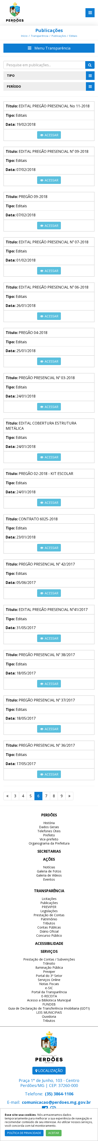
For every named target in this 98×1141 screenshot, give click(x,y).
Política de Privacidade (24, 1133)
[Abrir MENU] (90, 12)
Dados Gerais (49, 827)
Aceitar (53, 1133)
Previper (49, 971)
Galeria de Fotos (49, 871)
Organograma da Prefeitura (49, 843)
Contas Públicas (49, 927)
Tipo (11, 75)
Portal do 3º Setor (49, 975)
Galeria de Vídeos (49, 875)
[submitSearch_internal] (90, 65)
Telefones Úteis (49, 831)
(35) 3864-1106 (59, 1094)
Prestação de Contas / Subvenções (49, 959)
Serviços (49, 951)
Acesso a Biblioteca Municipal (49, 1000)
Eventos (49, 879)
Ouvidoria (49, 1016)
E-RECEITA (49, 996)
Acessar (51, 135)
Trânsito (49, 963)
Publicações (49, 30)
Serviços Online (49, 980)
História (49, 823)
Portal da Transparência (49, 992)
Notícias (49, 867)
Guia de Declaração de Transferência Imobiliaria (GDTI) (49, 1008)
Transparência (39, 35)
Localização (50, 1070)
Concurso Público (49, 935)
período (14, 86)
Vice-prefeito (49, 839)
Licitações (49, 898)
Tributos (49, 923)
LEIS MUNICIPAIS (49, 1012)
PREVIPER (49, 907)
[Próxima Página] (69, 796)
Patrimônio (49, 919)
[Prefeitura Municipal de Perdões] (14, 12)
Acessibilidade (49, 943)
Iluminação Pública (49, 967)
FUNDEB (49, 1004)
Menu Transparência (52, 48)
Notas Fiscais (49, 984)
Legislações (49, 911)
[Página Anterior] (7, 796)
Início (24, 35)
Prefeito (49, 835)
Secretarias (49, 851)
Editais (73, 35)
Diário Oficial (49, 931)
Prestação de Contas (49, 915)
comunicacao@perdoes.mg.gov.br (56, 1102)
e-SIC (49, 988)
